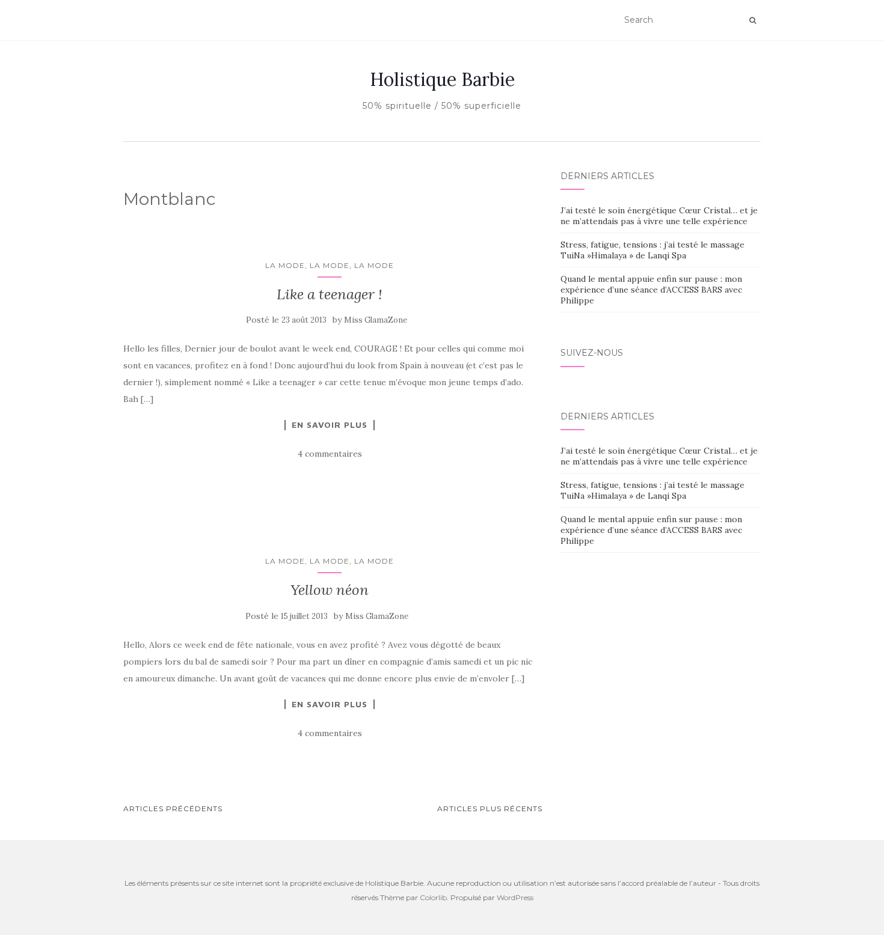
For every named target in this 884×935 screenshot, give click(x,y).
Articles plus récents (489, 808)
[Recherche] (752, 20)
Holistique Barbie (442, 79)
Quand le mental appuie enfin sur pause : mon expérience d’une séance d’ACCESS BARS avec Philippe (651, 289)
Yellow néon (329, 589)
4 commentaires (330, 453)
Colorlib (433, 897)
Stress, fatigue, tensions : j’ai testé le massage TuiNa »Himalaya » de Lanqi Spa (652, 250)
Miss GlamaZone (375, 320)
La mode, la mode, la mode (329, 265)
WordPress (515, 897)
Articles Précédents (173, 808)
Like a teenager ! (329, 294)
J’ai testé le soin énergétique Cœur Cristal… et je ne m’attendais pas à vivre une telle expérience (659, 216)
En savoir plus (329, 425)
